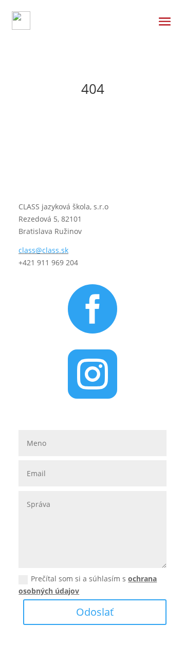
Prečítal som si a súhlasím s (87, 585)
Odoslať (95, 612)
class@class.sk (43, 250)
